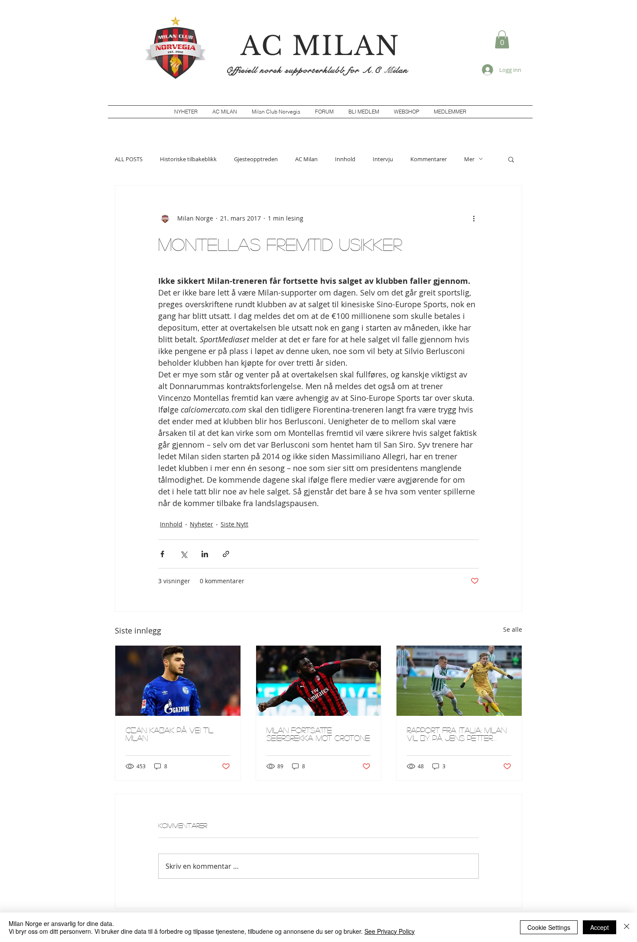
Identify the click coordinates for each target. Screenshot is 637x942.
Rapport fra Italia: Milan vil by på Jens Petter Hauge (457, 734)
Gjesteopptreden (256, 159)
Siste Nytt (234, 524)
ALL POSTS (129, 159)
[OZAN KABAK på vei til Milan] (177, 681)
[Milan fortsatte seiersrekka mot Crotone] (318, 681)
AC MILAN (320, 46)
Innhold (345, 159)
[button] (502, 39)
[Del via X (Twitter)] (183, 554)
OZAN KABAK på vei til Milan (169, 734)
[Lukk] (626, 927)
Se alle (512, 629)
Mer (469, 159)
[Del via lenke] (226, 554)
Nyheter (201, 524)
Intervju (383, 159)
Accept (599, 927)
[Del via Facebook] (162, 554)
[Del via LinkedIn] (205, 554)
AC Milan (306, 159)
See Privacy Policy (389, 931)
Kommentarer (428, 159)
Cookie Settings (548, 927)
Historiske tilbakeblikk (188, 159)
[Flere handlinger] (473, 218)
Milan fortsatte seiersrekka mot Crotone (318, 734)
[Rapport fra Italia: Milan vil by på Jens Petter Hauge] (459, 681)
